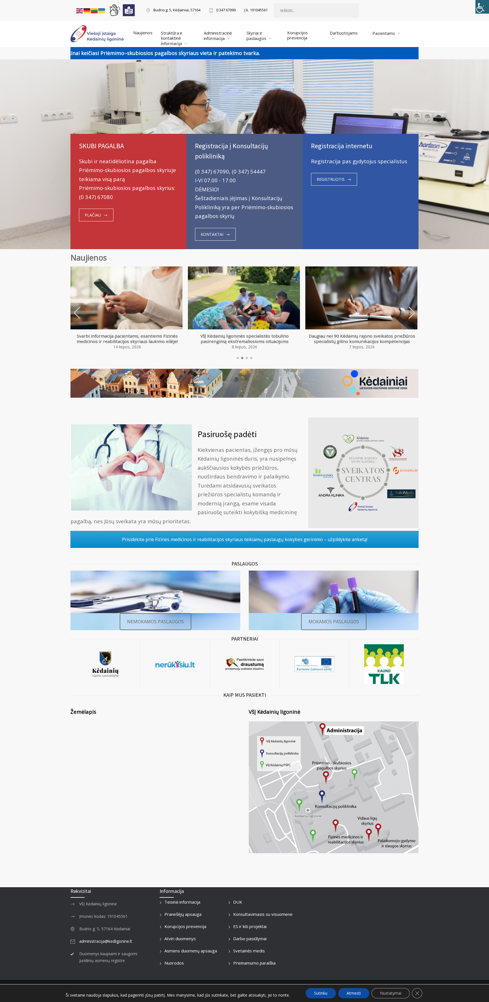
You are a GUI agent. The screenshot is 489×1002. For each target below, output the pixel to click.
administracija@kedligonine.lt (105, 941)
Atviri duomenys (180, 938)
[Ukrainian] (102, 10)
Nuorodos (174, 963)
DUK (237, 902)
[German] (87, 10)
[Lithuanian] (94, 10)
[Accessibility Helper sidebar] (482, 7)
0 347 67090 (226, 10)
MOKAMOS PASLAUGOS (333, 621)
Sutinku (320, 993)
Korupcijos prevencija (297, 35)
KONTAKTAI (212, 234)
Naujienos (143, 32)
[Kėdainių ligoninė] (99, 33)
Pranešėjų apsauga (182, 914)
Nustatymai (390, 993)
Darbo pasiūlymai (250, 938)
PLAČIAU (93, 215)
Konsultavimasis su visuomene (263, 914)
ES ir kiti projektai (250, 926)
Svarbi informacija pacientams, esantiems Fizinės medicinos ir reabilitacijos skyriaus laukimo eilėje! (127, 338)
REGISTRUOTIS (331, 179)
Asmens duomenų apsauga (190, 951)
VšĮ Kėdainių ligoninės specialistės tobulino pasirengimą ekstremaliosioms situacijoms (244, 338)
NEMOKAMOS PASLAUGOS (155, 621)
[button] (412, 313)
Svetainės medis (249, 951)
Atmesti (354, 993)
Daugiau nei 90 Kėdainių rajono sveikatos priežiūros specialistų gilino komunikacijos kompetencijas (362, 338)
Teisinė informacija (182, 902)
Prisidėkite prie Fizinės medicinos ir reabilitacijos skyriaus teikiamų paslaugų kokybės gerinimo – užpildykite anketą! (244, 539)
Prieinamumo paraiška (254, 963)
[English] (79, 10)
